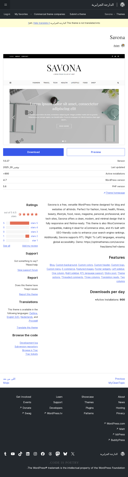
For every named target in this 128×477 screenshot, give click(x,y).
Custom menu (54, 269)
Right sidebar (72, 273)
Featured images (85, 269)
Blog (52, 265)
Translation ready (110, 277)
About (121, 396)
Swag (26, 413)
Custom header (102, 265)
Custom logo (117, 265)
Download (33, 152)
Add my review (30, 245)
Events (27, 402)
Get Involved (23, 396)
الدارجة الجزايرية (109, 454)
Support (57, 402)
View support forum (27, 270)
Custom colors (85, 265)
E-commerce (68, 269)
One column (58, 273)
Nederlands (27, 317)
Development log (29, 342)
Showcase (88, 396)
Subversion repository (26, 346)
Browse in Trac (30, 350)
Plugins (90, 407)
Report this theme (28, 294)
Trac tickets (31, 354)
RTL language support (91, 273)
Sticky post (110, 273)
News (121, 402)
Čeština (33, 313)
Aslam (117, 45)
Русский (33, 320)
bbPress (118, 434)
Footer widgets (103, 269)
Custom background (66, 265)
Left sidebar (118, 269)
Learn (59, 396)
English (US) (13, 317)
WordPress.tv (53, 413)
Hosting (120, 407)
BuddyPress (116, 440)
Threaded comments (72, 277)
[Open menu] (5, 4)
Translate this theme (27, 327)
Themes (120, 14)
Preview (96, 152)
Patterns (89, 413)
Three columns (92, 277)
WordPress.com (114, 423)
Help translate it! (39, 23)
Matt (120, 429)
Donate (25, 407)
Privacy (120, 413)
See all (6, 245)
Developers (55, 407)
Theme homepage (115, 192)
